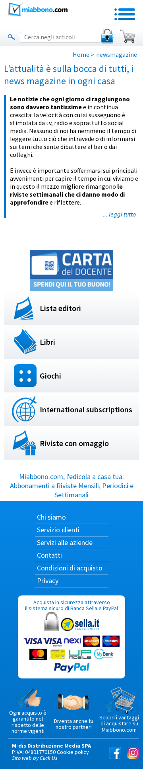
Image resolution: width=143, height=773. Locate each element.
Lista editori (60, 308)
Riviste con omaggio (74, 443)
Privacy (47, 580)
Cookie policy (73, 752)
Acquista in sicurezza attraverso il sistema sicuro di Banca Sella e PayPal (71, 605)
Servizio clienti (58, 529)
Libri (47, 342)
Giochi (50, 376)
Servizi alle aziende (65, 542)
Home (81, 54)
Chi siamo (51, 517)
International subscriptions (86, 409)
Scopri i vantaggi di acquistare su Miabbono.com (119, 723)
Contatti (49, 555)
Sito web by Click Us (35, 757)
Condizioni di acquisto (69, 567)
